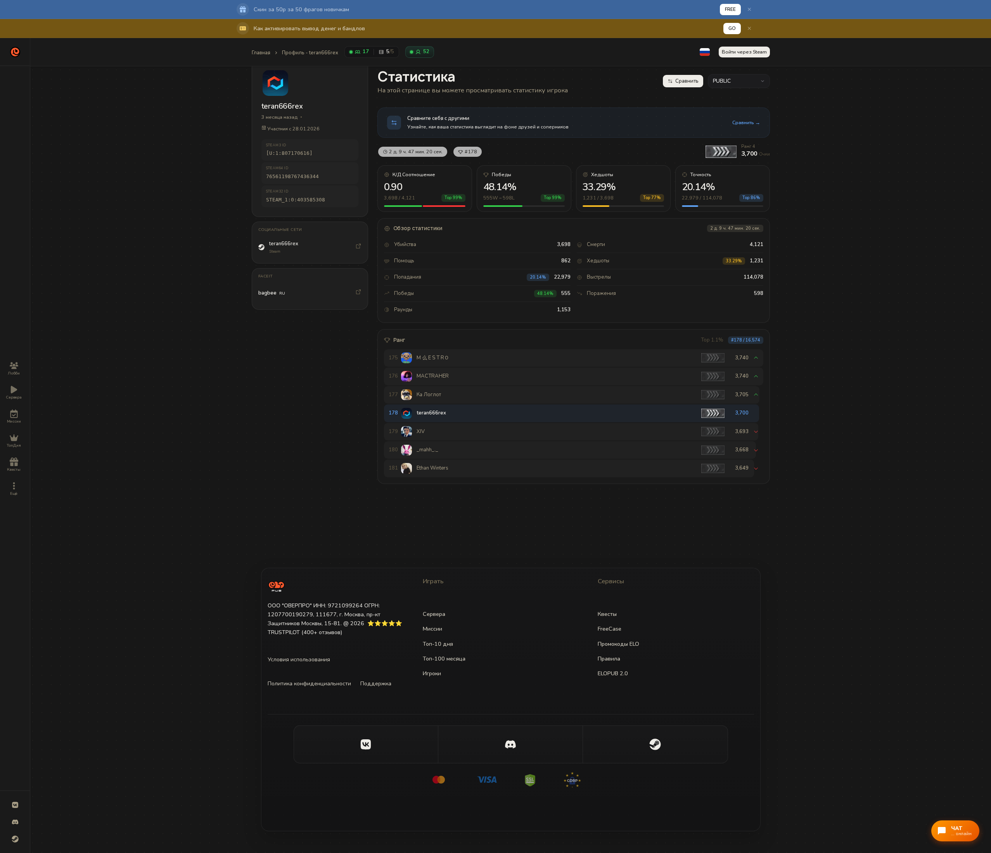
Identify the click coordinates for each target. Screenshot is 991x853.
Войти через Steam (744, 52)
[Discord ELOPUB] (15, 822)
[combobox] (739, 81)
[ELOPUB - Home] (15, 52)
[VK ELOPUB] (15, 805)
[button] (705, 52)
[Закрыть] (749, 9)
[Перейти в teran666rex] (358, 247)
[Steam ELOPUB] (15, 839)
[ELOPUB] (276, 586)
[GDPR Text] (583, 779)
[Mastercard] (438, 779)
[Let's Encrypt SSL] (534, 779)
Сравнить (687, 81)
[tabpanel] (573, 275)
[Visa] (486, 779)
